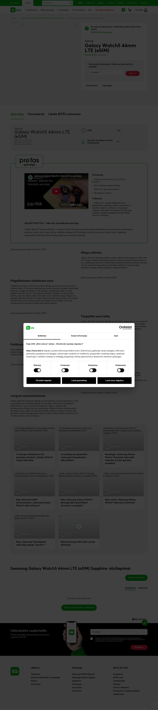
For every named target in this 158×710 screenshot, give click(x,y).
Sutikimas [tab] (42, 336)
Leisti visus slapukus (115, 381)
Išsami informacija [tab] (79, 336)
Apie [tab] (116, 336)
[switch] (65, 370)
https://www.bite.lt (34, 351)
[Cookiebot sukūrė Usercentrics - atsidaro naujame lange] (121, 328)
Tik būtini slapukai (43, 381)
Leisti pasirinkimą (79, 381)
